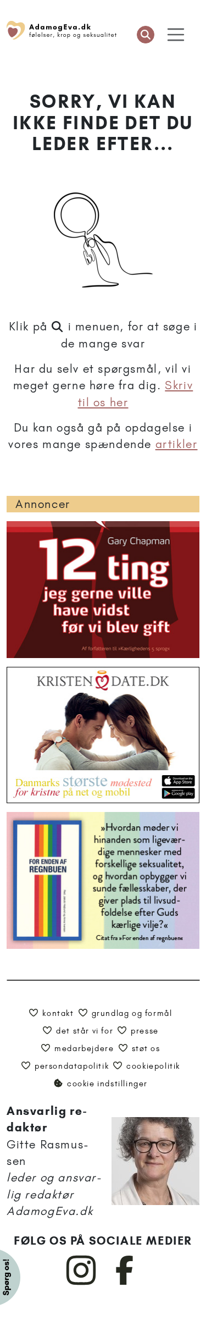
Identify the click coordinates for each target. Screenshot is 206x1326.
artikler (176, 444)
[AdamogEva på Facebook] (125, 1282)
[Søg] (145, 34)
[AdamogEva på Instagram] (81, 1282)
